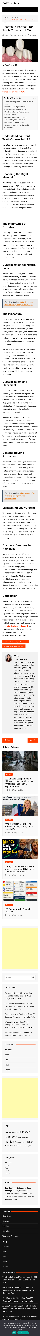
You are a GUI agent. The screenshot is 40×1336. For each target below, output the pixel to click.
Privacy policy (23, 1333)
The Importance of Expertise (15, 109)
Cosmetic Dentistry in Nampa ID (17, 125)
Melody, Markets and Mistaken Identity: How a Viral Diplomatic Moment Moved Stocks (19, 869)
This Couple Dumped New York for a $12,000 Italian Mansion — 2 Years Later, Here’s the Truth (18, 996)
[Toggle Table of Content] (33, 98)
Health (29, 1141)
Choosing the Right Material (15, 107)
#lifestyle (24, 1132)
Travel (7, 1065)
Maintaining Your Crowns (14, 122)
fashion (9, 1141)
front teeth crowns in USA (14, 646)
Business (33, 35)
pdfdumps (30, 1146)
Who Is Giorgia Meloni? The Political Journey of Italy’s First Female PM (19, 826)
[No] (37, 1328)
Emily (6, 35)
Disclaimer (6, 1231)
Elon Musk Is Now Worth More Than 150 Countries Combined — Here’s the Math (20, 1015)
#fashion (8, 1132)
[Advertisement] (20, 948)
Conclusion (10, 128)
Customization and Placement (16, 117)
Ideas (7, 1055)
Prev (8, 740)
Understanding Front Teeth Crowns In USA (19, 103)
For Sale (5, 1226)
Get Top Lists (10, 3)
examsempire (23, 1137)
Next (31, 740)
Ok (14, 1333)
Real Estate (6, 1216)
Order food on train (21, 1146)
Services (5, 1221)
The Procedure (10, 114)
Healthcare (10, 1145)
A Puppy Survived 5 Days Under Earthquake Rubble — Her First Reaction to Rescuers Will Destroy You (19, 1024)
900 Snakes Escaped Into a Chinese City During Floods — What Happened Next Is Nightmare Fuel (19, 1006)
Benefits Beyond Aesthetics (15, 120)
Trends (7, 1070)
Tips (6, 1060)
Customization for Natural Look (17, 112)
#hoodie (15, 1132)
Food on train (20, 1142)
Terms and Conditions (10, 1236)
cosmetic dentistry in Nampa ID (16, 642)
